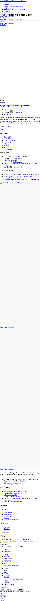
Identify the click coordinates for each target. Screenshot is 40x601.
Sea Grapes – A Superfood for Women (15, 156)
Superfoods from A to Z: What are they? (26, 179)
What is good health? (10, 160)
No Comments (17, 158)
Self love (2, 102)
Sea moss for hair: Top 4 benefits (29, 174)
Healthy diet (7, 142)
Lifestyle (6, 144)
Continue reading (5, 126)
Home (2, 19)
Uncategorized (8, 149)
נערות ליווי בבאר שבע (10, 174)
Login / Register (9, 584)
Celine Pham (8, 179)
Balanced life (8, 137)
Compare (7, 582)
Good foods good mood (11, 140)
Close (1, 129)
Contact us (7, 527)
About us (7, 529)
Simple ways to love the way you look (15, 106)
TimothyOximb (8, 176)
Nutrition (6, 145)
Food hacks (7, 139)
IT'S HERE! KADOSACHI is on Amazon (13, 1)
